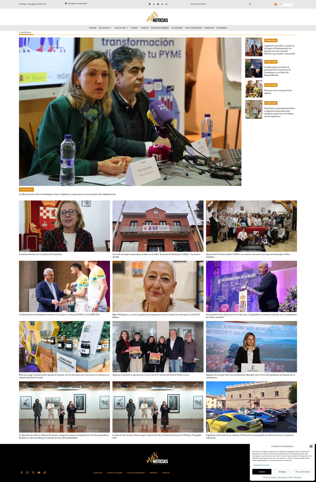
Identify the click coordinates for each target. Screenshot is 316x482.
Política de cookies (269, 477)
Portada (92, 28)
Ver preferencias (303, 472)
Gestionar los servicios (261, 465)
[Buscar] (250, 3)
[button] (311, 446)
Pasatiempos (222, 28)
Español (280, 4)
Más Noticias (104, 28)
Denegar (282, 472)
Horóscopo (209, 28)
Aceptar (261, 472)
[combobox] (220, 3)
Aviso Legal (297, 477)
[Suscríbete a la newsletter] (66, 3)
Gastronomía (177, 28)
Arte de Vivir (120, 28)
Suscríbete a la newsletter (77, 3)
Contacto (166, 473)
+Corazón (144, 28)
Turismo (134, 28)
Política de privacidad (284, 477)
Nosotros (153, 473)
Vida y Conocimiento (193, 28)
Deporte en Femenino (160, 28)
